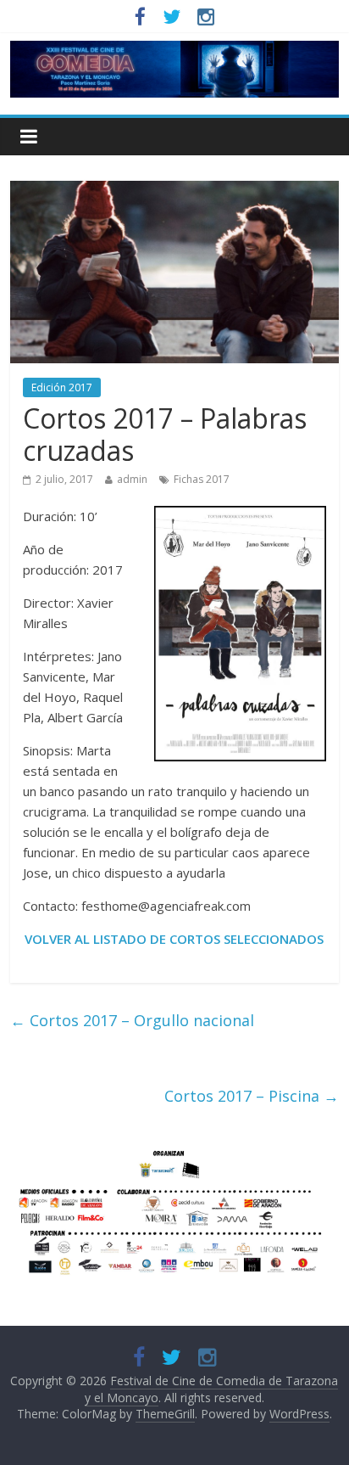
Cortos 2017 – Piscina (251, 1096)
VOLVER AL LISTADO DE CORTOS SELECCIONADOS (174, 938)
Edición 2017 (61, 387)
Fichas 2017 (202, 479)
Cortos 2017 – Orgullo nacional (132, 1020)
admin (132, 479)
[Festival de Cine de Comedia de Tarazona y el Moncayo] (174, 51)
